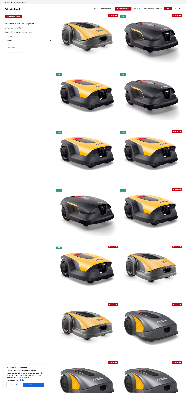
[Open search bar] (175, 8)
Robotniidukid (12, 28)
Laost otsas (11, 48)
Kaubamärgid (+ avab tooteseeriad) (18, 32)
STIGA (9, 36)
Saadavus (8, 41)
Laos (8, 45)
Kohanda (14, 385)
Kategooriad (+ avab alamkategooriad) (19, 24)
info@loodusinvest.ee (20, 2)
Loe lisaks (20, 380)
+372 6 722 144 (6, 2)
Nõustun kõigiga (33, 385)
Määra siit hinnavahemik (15, 52)
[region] (25, 376)
